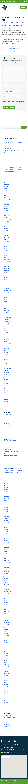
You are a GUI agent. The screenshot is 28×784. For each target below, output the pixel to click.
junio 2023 (6, 250)
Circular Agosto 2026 (8, 148)
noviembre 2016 (7, 397)
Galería (5, 419)
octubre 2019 (6, 346)
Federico (5, 167)
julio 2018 (6, 374)
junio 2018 (6, 377)
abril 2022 (6, 279)
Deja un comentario (5, 22)
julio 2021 (6, 299)
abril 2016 (6, 401)
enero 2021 (6, 312)
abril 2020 (6, 332)
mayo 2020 (6, 330)
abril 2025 (6, 213)
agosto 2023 (6, 246)
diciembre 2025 (7, 199)
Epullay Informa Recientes (9, 416)
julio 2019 (6, 352)
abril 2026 (6, 193)
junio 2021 (6, 301)
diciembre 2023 (7, 239)
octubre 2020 (6, 319)
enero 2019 (6, 363)
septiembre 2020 (7, 321)
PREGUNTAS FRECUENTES (10, 140)
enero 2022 (6, 286)
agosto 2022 (6, 270)
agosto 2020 (6, 323)
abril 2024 (6, 233)
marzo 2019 (6, 361)
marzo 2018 (6, 381)
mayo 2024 (6, 230)
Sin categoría (7, 423)
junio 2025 (6, 208)
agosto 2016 (6, 399)
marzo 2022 (6, 281)
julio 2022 (6, 272)
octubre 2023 (6, 241)
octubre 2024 (6, 221)
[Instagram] (26, 1)
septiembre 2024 (7, 224)
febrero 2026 (6, 195)
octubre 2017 (6, 386)
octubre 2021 (6, 292)
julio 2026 (6, 186)
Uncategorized (7, 425)
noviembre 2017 (7, 383)
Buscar (3, 124)
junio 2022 (6, 275)
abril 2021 (6, 306)
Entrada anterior (14, 48)
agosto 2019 (6, 350)
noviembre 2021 (7, 290)
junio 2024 (6, 228)
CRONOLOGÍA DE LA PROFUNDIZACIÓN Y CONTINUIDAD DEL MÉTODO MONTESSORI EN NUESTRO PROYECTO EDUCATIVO (13, 144)
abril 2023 (6, 255)
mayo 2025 (6, 210)
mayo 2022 (6, 277)
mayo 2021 (6, 304)
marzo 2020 (6, 335)
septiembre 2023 (7, 244)
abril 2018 (6, 379)
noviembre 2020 (7, 317)
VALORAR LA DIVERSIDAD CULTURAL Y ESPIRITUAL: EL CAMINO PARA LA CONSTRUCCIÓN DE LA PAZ (14, 169)
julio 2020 (6, 326)
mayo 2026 (6, 191)
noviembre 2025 (7, 202)
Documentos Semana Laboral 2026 (11, 154)
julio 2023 (6, 248)
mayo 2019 (6, 357)
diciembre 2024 (7, 217)
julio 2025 (6, 206)
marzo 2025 (6, 215)
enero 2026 (6, 197)
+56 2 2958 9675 (12, 1)
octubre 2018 (6, 370)
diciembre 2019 (7, 341)
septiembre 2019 (7, 348)
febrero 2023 (6, 259)
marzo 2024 (6, 235)
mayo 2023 (6, 253)
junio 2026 (6, 188)
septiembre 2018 (7, 372)
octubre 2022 (6, 266)
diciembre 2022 (7, 261)
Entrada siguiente (14, 51)
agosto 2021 (6, 297)
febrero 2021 (6, 310)
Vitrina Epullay (14, 22)
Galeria (5, 421)
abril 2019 (6, 359)
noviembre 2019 (7, 343)
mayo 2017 (6, 392)
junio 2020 (6, 328)
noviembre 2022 (7, 264)
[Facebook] (24, 1)
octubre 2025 (6, 204)
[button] (23, 7)
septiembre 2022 (7, 268)
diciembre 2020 (7, 315)
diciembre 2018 (7, 366)
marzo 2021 (6, 308)
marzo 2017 (6, 394)
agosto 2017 (6, 388)
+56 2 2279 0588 (4, 1)
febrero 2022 (6, 284)
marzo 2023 (6, 257)
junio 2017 (6, 390)
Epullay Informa (7, 414)
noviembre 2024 (7, 219)
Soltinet (11, 780)
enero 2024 (6, 237)
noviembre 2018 (7, 368)
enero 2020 (6, 339)
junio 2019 (6, 354)
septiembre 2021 (7, 295)
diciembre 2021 (7, 288)
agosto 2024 (6, 226)
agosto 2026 (6, 184)
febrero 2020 (6, 337)
